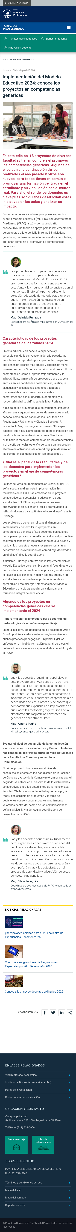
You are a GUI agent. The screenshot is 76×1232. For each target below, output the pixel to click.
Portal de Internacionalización (22, 1097)
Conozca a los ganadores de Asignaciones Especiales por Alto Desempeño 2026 (31, 964)
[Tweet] (53, 1012)
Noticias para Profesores (17, 59)
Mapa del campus (15, 1197)
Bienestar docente (56, 38)
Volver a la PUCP (18, 3)
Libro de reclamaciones (43, 1141)
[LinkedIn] (62, 1012)
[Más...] (70, 1012)
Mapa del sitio (13, 1190)
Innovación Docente (19, 47)
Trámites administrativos (22, 38)
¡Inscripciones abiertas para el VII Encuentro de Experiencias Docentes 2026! (34, 935)
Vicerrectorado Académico (21, 1075)
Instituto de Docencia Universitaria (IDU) (28, 1082)
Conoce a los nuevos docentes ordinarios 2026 (34, 991)
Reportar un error (15, 1205)
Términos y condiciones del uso (23, 1182)
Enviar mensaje (16, 1139)
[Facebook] (45, 1012)
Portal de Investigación (18, 1089)
